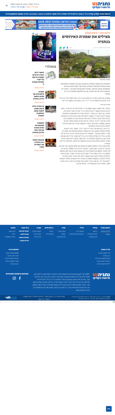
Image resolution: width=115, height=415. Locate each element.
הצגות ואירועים (24, 231)
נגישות (48, 299)
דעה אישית (12, 231)
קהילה (91, 14)
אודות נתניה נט (60, 296)
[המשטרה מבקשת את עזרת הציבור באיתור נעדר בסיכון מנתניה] (50, 126)
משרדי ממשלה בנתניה (12, 261)
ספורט (64, 14)
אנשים (63, 234)
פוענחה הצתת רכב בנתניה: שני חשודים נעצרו (38, 143)
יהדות (13, 234)
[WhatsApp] (60, 47)
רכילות (51, 231)
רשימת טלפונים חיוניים (12, 258)
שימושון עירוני (11, 14)
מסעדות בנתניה (24, 237)
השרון (96, 14)
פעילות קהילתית (92, 234)
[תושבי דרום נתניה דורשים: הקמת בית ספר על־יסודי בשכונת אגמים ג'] (50, 75)
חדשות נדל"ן (80, 231)
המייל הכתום (31, 7)
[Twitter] (64, 47)
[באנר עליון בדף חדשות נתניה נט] (57, 24)
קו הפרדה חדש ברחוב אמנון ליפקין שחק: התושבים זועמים (38, 111)
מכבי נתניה (37, 237)
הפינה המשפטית (10, 237)
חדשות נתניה (105, 14)
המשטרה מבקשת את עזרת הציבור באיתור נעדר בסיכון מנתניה (38, 128)
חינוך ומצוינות (93, 237)
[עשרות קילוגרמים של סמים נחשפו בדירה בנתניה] (50, 94)
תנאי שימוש (27, 296)
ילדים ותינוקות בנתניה (103, 264)
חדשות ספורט (36, 231)
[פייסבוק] (20, 278)
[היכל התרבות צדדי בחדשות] (44, 47)
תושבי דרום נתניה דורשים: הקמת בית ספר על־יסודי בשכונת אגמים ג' (38, 78)
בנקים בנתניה (14, 264)
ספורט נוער (37, 234)
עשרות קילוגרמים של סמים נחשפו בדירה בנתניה (38, 95)
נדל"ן (85, 14)
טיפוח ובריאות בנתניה (103, 261)
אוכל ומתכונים (61, 237)
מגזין (81, 14)
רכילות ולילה (72, 14)
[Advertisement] (44, 189)
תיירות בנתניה (24, 240)
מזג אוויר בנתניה (16, 7)
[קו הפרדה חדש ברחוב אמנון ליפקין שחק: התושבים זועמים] (50, 109)
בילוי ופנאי (56, 14)
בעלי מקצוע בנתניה (104, 253)
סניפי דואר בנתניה (13, 256)
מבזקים (108, 234)
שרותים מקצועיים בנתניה (102, 258)
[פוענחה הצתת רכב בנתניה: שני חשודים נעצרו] (50, 142)
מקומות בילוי (49, 234)
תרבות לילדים (24, 234)
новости (41, 14)
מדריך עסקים (23, 14)
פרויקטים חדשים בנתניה (76, 234)
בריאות (95, 231)
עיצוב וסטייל (61, 231)
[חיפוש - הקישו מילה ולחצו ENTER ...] (6, 5)
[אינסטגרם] (14, 278)
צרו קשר (41, 299)
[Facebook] (67, 47)
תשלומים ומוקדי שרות (12, 253)
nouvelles (33, 14)
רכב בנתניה (106, 256)
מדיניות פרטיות (38, 296)
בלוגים (48, 14)
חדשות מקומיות (105, 231)
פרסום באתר (49, 296)
